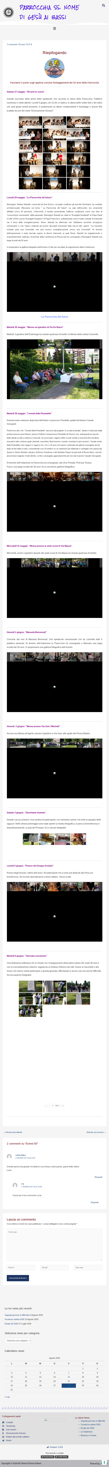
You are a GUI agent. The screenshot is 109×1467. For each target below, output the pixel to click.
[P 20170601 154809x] (18, 657)
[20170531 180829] (29, 563)
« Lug (7, 1397)
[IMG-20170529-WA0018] (88, 257)
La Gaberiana (86, 1432)
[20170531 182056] (80, 563)
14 (69, 1377)
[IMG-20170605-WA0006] (35, 886)
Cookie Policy (62, 1457)
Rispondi (98, 1177)
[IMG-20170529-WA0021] (54, 257)
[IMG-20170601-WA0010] (68, 657)
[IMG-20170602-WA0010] (85, 743)
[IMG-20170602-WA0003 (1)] (51, 743)
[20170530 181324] (63, 344)
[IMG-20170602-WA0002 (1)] (68, 743)
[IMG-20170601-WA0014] (85, 657)
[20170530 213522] (68, 476)
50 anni (22, 44)
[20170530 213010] (35, 476)
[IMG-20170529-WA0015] (38, 257)
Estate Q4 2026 (11, 1324)
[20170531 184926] (63, 562)
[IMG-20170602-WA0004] (18, 743)
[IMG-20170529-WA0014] (21, 257)
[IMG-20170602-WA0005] (35, 743)
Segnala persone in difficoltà (17, 1315)
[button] (54, 28)
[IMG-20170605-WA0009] (18, 887)
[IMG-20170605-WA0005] (68, 886)
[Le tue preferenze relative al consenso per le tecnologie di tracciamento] (104, 1462)
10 (12, 1377)
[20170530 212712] (85, 476)
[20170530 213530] (51, 476)
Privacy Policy (48, 1457)
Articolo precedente (12, 1132)
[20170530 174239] (46, 344)
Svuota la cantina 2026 (14, 1319)
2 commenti (12, 44)
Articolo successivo (96, 1132)
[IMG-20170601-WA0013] (51, 657)
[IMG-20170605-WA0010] (85, 887)
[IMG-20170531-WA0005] (35, 657)
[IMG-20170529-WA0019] (71, 257)
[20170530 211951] (18, 476)
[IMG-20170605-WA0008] (51, 886)
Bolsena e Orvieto (88, 1435)
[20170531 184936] (46, 563)
